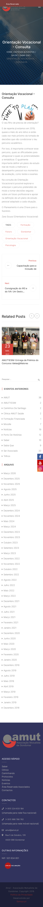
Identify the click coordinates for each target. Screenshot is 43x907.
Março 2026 (10, 473)
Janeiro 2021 (10, 628)
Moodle (7, 424)
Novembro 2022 (12, 564)
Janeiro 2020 (10, 660)
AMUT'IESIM (10, 403)
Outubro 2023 (11, 542)
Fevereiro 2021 (11, 622)
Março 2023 (10, 553)
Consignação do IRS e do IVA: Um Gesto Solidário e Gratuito (16, 291)
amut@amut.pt (12, 830)
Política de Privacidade (22, 894)
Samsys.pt (22, 901)
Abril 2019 (8, 686)
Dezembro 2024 (12, 510)
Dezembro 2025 (12, 478)
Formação (25, 225)
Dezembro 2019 (11, 665)
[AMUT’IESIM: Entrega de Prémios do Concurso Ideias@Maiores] (20, 341)
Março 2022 (10, 596)
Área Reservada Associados (16, 787)
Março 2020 (10, 649)
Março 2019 (9, 691)
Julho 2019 (9, 675)
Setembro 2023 (11, 548)
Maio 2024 (9, 521)
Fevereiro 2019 (11, 697)
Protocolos (7, 776)
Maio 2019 (9, 681)
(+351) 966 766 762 (14, 819)
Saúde (14, 55)
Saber (6, 440)
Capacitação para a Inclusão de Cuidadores (26, 268)
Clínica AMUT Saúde (14, 413)
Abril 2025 (9, 500)
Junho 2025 (10, 494)
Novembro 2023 (12, 537)
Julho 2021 (9, 612)
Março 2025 (10, 505)
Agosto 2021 (10, 606)
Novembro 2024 (12, 516)
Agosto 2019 (10, 670)
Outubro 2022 (11, 569)
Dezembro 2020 (12, 633)
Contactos (7, 790)
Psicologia (10, 245)
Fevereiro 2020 (11, 654)
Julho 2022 (9, 585)
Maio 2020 (9, 644)
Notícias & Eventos (24, 52)
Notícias (8, 429)
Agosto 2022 (10, 580)
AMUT (7, 397)
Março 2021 (9, 617)
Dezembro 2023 (12, 532)
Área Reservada (12, 4)
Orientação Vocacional (16, 238)
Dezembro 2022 (12, 558)
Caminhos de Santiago (15, 408)
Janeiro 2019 (10, 702)
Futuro (8, 231)
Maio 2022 (9, 590)
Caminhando (8, 773)
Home (9, 52)
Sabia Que (25, 55)
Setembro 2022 (11, 574)
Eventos (6, 783)
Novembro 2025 (12, 484)
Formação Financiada (14, 419)
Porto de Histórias (13, 435)
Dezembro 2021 (11, 601)
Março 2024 (10, 526)
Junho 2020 (10, 638)
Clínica (5, 770)
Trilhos (7, 456)
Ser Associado (11, 451)
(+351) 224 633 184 (14, 808)
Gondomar (26, 231)
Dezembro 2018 (11, 707)
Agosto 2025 (10, 489)
